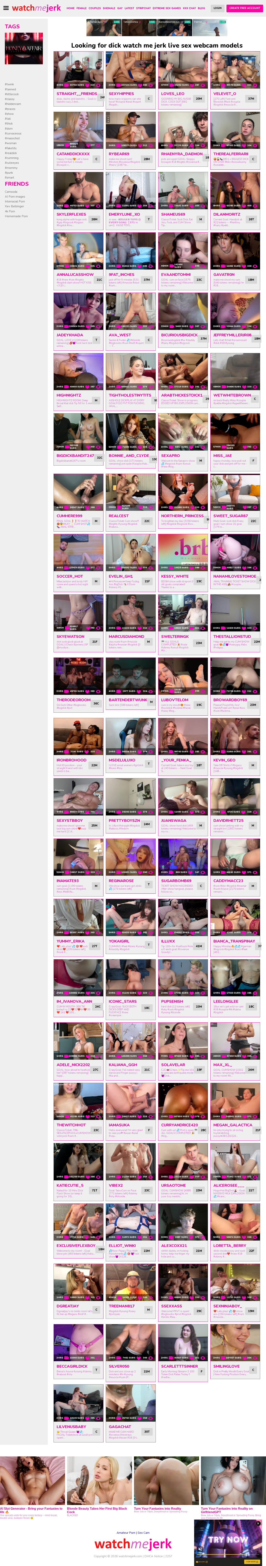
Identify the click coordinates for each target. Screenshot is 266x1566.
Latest (129, 8)
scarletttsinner (179, 1366)
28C (203, 1130)
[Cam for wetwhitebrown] (235, 371)
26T (251, 219)
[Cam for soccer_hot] (78, 552)
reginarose (121, 880)
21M (199, 1251)
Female (82, 8)
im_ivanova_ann (74, 1001)
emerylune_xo (124, 214)
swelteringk (175, 636)
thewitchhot (71, 1125)
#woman (11, 143)
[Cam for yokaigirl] (130, 917)
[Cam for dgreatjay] (78, 1282)
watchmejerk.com (130, 1556)
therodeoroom (74, 700)
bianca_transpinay (234, 941)
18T (199, 765)
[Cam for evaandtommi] (183, 251)
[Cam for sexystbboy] (78, 796)
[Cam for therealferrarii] (235, 130)
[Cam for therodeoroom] (78, 676)
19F (199, 1070)
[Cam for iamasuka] (130, 1101)
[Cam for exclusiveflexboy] (78, 1222)
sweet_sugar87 (230, 516)
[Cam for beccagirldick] (78, 1342)
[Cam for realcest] (130, 492)
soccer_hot (70, 576)
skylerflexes (71, 214)
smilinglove (226, 1366)
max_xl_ (222, 1064)
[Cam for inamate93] (78, 857)
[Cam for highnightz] (78, 371)
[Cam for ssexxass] (183, 1282)
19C (155, 459)
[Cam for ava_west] (130, 311)
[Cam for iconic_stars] (130, 978)
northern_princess (182, 516)
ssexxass (171, 1306)
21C (99, 280)
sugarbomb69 (176, 880)
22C (147, 521)
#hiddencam (13, 104)
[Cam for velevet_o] (235, 70)
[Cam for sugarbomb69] (183, 857)
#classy (10, 99)
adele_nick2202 (73, 1064)
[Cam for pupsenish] (183, 978)
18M (251, 280)
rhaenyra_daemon (182, 154)
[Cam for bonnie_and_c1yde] (130, 432)
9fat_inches (121, 274)
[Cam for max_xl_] (235, 1041)
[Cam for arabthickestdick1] (183, 371)
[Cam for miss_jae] (235, 432)
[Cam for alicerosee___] (235, 1161)
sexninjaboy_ (227, 1306)
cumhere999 (69, 516)
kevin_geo (224, 760)
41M (199, 946)
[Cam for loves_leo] (183, 70)
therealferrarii (230, 154)
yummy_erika (71, 941)
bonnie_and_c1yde (129, 455)
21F (147, 581)
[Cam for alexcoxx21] (183, 1222)
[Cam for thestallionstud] (235, 613)
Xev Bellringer (14, 206)
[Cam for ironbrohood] (78, 736)
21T (251, 1190)
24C (97, 1007)
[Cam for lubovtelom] (183, 676)
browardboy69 (230, 700)
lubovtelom (174, 700)
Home (71, 8)
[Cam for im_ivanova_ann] (78, 978)
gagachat (120, 1426)
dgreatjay (68, 1306)
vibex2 (116, 1185)
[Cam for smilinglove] (235, 1342)
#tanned (10, 89)
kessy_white (175, 576)
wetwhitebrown (232, 395)
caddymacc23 (228, 880)
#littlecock (12, 94)
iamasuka (119, 1125)
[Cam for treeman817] (130, 1282)
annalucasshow (75, 274)
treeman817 (122, 1306)
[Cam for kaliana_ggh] (130, 1041)
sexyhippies (121, 93)
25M (94, 825)
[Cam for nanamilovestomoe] (235, 552)
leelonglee (225, 1001)
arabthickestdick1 (182, 395)
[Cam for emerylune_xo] (130, 190)
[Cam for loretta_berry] (235, 1222)
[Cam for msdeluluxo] (130, 736)
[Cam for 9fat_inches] (130, 251)
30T (147, 1432)
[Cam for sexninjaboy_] (235, 1282)
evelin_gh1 (121, 576)
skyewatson (70, 636)
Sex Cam (144, 1533)
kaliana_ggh (123, 1064)
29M (208, 399)
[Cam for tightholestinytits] (130, 371)
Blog (201, 8)
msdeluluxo (122, 760)
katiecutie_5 (70, 1185)
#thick (9, 124)
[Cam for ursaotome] (183, 1161)
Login (218, 8)
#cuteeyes (12, 163)
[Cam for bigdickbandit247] (78, 432)
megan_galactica (232, 1125)
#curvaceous (13, 133)
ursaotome (173, 1185)
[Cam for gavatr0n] (235, 251)
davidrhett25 (228, 820)
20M (199, 99)
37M (251, 99)
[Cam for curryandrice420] (183, 1101)
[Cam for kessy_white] (183, 552)
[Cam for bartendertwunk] (130, 676)
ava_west (120, 335)
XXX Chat (189, 8)
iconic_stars (123, 1001)
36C (96, 703)
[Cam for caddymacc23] (235, 857)
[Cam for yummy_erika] (78, 917)
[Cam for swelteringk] (183, 613)
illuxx (168, 941)
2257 (168, 1556)
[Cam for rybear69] (130, 130)
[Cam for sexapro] (183, 432)
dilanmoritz (226, 214)
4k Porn (10, 211)
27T (94, 946)
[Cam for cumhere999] (78, 492)
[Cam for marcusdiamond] (130, 613)
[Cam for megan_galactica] (235, 1101)
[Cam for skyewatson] (78, 613)
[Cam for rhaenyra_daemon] (183, 130)
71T (94, 1190)
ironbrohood (71, 760)
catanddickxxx (73, 154)
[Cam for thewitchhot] (78, 1101)
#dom (9, 129)
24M (103, 97)
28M (147, 159)
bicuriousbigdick (179, 335)
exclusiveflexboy (76, 1245)
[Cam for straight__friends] (78, 70)
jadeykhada (70, 335)
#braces (10, 109)
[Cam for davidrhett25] (235, 796)
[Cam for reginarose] (130, 857)
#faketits (11, 148)
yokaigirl (119, 941)
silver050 (119, 1366)
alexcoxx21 (174, 1245)
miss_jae (222, 455)
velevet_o (224, 93)
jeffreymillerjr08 (232, 335)
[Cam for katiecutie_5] (78, 1161)
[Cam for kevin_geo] (235, 736)
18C (208, 158)
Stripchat (143, 8)
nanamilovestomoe (234, 576)
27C (95, 1070)
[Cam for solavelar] (183, 1041)
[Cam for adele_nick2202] (78, 1041)
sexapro (170, 455)
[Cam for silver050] (130, 1342)
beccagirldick (72, 1366)
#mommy (11, 168)
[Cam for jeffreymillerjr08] (235, 311)
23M (199, 643)
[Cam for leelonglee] (235, 978)
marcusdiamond (126, 636)
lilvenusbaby (71, 1426)
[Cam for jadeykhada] (78, 311)
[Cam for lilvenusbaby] (78, 1403)
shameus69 (173, 214)
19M (251, 1311)
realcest (119, 516)
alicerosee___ (228, 1185)
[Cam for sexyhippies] (130, 70)
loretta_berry (229, 1245)
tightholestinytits (130, 395)
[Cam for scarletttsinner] (183, 1342)
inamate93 (68, 880)
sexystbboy (70, 820)
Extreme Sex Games (167, 8)
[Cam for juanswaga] (183, 796)
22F (251, 1251)
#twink (9, 84)
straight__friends (77, 93)
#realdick (11, 153)
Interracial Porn (15, 201)
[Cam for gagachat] (130, 1403)
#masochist (12, 138)
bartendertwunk (128, 700)
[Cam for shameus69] (183, 190)
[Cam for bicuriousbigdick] (183, 311)
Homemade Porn (16, 216)
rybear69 (119, 154)
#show (9, 114)
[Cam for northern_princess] (183, 492)
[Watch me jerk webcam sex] (36, 8)
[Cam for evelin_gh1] (130, 552)
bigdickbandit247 (75, 455)
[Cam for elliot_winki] (130, 1222)
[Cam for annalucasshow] (78, 251)
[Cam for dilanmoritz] (235, 190)
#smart (9, 178)
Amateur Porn (126, 1533)
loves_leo (172, 93)
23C (199, 280)
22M (257, 642)
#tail (8, 119)
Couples (95, 8)
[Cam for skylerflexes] (78, 190)
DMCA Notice (153, 1556)
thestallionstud (232, 636)
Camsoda (11, 192)
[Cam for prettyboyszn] (130, 796)
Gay (120, 8)
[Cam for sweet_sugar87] (235, 492)
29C (199, 1311)
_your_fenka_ (176, 760)
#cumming (11, 158)
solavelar (173, 1064)
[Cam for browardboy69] (235, 676)
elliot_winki (122, 1245)
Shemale (109, 8)
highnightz (69, 395)
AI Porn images (15, 197)
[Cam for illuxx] (183, 917)
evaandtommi (176, 274)
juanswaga (173, 820)
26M (94, 219)
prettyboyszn (124, 820)
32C (99, 458)
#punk (9, 173)
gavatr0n (223, 274)
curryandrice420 (179, 1125)
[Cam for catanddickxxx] (78, 130)
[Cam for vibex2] (130, 1161)
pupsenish (172, 1001)
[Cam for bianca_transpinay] (235, 917)
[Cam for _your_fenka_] (183, 736)
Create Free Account (244, 8)
